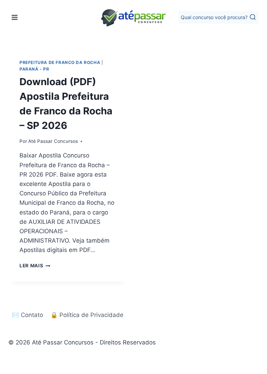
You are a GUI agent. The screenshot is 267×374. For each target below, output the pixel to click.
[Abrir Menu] (14, 17)
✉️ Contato (27, 314)
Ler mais (34, 265)
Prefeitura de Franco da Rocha (59, 62)
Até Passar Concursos (53, 141)
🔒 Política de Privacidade (86, 314)
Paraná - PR (34, 69)
